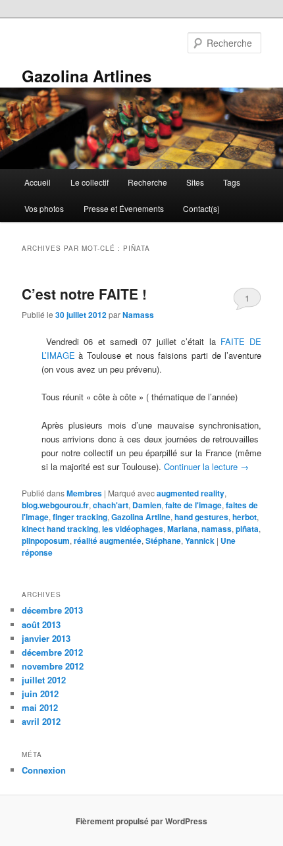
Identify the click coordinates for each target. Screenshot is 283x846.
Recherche (147, 182)
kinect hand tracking (60, 529)
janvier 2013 (46, 638)
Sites (195, 182)
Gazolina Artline (140, 517)
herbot (244, 517)
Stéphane (163, 540)
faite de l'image (193, 505)
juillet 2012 (44, 680)
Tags (231, 182)
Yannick (200, 540)
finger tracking (80, 517)
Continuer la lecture (206, 466)
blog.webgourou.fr (55, 505)
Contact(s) (201, 208)
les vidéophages (132, 529)
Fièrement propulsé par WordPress (141, 821)
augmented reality (190, 493)
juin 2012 (40, 693)
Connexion (44, 770)
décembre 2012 (52, 652)
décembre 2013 (52, 610)
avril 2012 (41, 721)
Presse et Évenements (124, 208)
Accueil (37, 182)
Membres (84, 493)
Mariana (182, 529)
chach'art (110, 505)
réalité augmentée (108, 540)
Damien (146, 505)
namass (216, 529)
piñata (247, 529)
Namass (138, 315)
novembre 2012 (53, 666)
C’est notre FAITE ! (84, 294)
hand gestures (201, 517)
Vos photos (44, 208)
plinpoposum (46, 540)
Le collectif (89, 182)
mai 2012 (40, 707)
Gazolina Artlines (86, 76)
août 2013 (41, 624)
